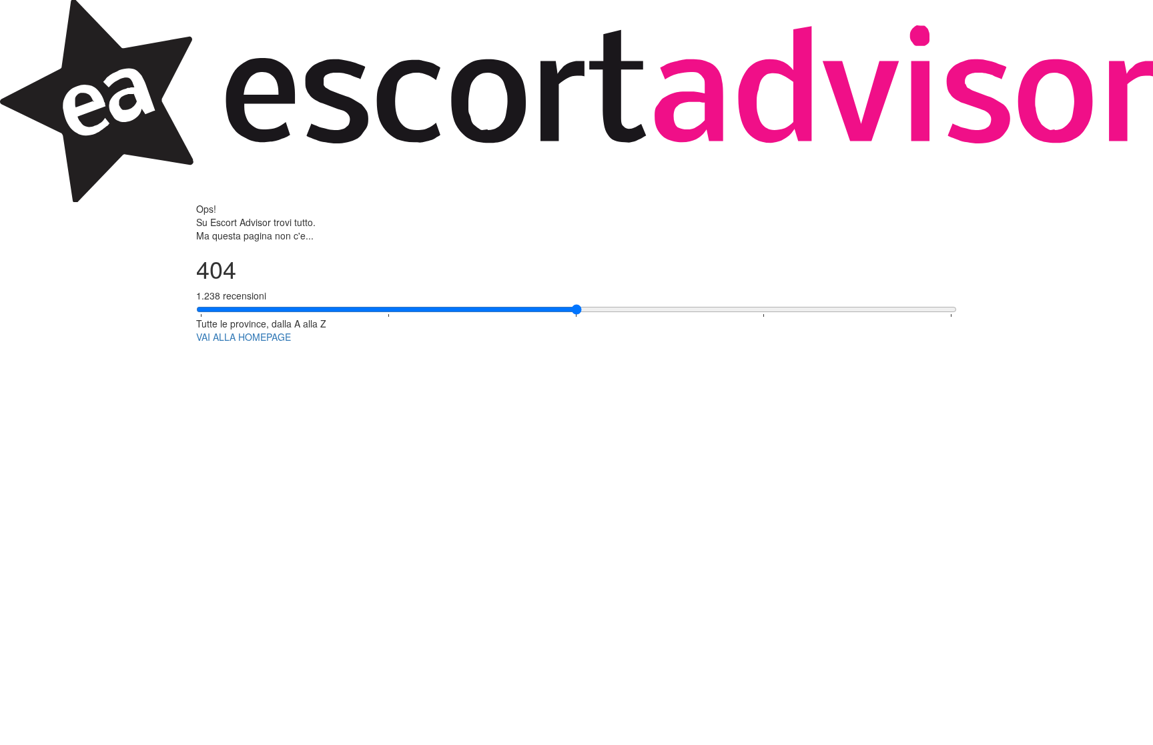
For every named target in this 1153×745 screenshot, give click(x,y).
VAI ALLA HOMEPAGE (243, 336)
